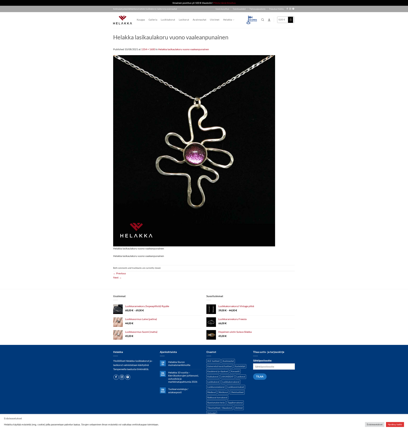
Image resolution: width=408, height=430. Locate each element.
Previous (119, 273)
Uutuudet (211, 413)
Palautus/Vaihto (276, 9)
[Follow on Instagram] (290, 9)
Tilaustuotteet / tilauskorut (219, 408)
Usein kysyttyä (222, 9)
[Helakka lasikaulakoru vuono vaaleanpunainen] (194, 150)
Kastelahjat (240, 366)
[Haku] (262, 20)
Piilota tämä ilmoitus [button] (224, 2)
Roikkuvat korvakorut (217, 397)
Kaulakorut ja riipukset (217, 371)
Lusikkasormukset (235, 387)
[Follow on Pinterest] (293, 9)
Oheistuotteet (237, 392)
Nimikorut (223, 392)
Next (117, 277)
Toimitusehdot (239, 9)
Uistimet (214, 19)
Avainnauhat (199, 19)
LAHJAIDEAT (227, 376)
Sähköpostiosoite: (262, 360)
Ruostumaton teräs (216, 402)
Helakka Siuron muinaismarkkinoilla (179, 363)
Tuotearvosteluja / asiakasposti (178, 390)
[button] (269, 19)
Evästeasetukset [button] (374, 424)
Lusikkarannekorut (216, 387)
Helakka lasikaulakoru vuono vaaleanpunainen (183, 49)
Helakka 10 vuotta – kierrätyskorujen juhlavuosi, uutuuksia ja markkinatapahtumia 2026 (183, 377)
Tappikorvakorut (235, 402)
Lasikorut (184, 19)
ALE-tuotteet (213, 361)
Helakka (227, 19)
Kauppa (141, 19)
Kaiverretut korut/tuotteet (219, 366)
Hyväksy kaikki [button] (395, 424)
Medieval (211, 392)
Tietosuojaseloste (257, 9)
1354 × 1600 (148, 49)
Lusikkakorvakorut (230, 382)
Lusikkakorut (168, 19)
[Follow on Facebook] (287, 9)
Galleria (153, 19)
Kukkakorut (212, 376)
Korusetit (235, 371)
